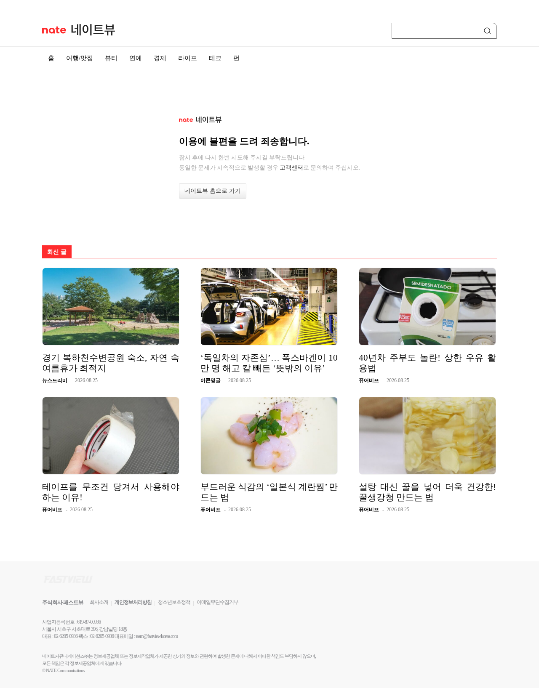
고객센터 (291, 167)
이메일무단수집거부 (217, 602)
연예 (135, 58)
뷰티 (111, 58)
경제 (160, 58)
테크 (215, 58)
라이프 (187, 58)
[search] (489, 31)
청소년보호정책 (174, 602)
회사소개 (99, 602)
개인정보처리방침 (133, 602)
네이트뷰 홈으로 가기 (212, 191)
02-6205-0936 (65, 636)
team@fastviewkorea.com (157, 636)
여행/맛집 (79, 58)
